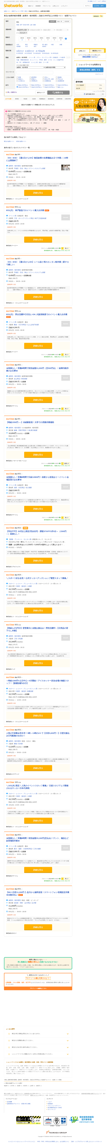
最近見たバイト (97, 51)
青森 (17, 25)
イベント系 (32, 57)
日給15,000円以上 (36, 87)
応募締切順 (59, 98)
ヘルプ (50, 1101)
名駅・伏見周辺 (19, 487)
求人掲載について (92, 1)
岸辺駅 (20, 638)
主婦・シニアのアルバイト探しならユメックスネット (86, 1141)
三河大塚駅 (37, 849)
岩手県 (12, 1085)
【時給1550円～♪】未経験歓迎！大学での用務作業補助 (30, 422)
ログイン (88, 6)
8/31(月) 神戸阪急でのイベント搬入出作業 (25, 210)
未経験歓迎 (61, 81)
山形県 (31, 1085)
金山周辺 (17, 379)
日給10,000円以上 (63, 85)
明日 (26, 44)
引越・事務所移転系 (22, 60)
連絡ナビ (30, 6)
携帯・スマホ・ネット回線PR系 (53, 60)
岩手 (21, 25)
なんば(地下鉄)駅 (33, 325)
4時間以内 (34, 81)
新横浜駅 (30, 691)
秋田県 (25, 1085)
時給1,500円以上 (36, 85)
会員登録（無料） (99, 6)
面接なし (21, 79)
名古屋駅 (29, 487)
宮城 (24, 25)
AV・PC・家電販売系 (23, 62)
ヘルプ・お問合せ (101, 1)
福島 (34, 25)
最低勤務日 (51, 98)
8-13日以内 (19, 53)
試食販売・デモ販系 (59, 57)
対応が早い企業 (49, 79)
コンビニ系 (34, 62)
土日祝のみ (21, 81)
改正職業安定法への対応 (55, 1107)
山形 (31, 25)
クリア (68, 57)
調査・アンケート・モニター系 (20, 539)
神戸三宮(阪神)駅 (40, 218)
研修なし (34, 79)
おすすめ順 (8, 98)
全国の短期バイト (21, 141)
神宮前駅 (24, 379)
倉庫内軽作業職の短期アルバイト (90, 1093)
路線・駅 (59, 21)
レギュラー (64, 6)
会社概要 (9, 1101)
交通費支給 (48, 81)
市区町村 (66, 21)
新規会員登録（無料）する (90, 70)
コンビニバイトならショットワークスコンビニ (21, 1141)
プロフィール (46, 6)
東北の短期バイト (9, 141)
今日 (18, 44)
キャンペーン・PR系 (36, 60)
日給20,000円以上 (49, 87)
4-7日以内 (40, 51)
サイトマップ (51, 1109)
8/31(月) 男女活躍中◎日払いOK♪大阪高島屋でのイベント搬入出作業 (36, 314)
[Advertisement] (38, 948)
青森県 (6, 1085)
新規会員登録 (86, 57)
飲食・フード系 (43, 62)
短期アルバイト (34, 1095)
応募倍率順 (68, 98)
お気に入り (56, 6)
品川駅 (34, 903)
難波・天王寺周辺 (20, 325)
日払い (46, 77)
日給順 (34, 98)
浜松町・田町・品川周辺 (22, 903)
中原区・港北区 (20, 586)
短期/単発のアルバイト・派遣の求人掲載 (18, 1103)
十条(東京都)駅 (32, 430)
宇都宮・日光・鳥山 (21, 168)
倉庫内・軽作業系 (15, 166)
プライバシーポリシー (54, 1105)
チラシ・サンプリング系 (44, 57)
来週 (61, 44)
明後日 (36, 44)
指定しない (61, 87)
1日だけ (20, 51)
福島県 (38, 1085)
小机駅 (29, 586)
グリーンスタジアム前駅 (37, 168)
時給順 (25, 98)
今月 (26, 46)
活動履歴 (38, 6)
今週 (52, 44)
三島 (15, 638)
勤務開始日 (42, 98)
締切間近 (34, 77)
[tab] (82, 51)
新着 (19, 77)
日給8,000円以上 (49, 85)
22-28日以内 (37, 53)
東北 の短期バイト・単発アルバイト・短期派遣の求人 (18, 1093)
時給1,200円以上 (23, 85)
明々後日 (44, 44)
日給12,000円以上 (23, 87)
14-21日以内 (28, 53)
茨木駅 (20, 744)
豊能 (15, 744)
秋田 (27, 25)
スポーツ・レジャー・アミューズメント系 (23, 583)
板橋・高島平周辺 (20, 430)
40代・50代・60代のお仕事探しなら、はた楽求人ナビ (53, 1141)
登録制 (60, 77)
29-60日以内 (45, 53)
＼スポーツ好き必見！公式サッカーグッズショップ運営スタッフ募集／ (37, 578)
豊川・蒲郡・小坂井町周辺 (23, 849)
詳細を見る (38, 193)
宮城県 (18, 1085)
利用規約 (50, 1103)
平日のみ (60, 79)
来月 (35, 46)
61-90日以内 (54, 53)
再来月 (44, 46)
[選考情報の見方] (89, 94)
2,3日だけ (29, 51)
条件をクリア (41, 92)
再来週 (18, 46)
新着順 (17, 98)
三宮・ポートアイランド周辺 (24, 218)
